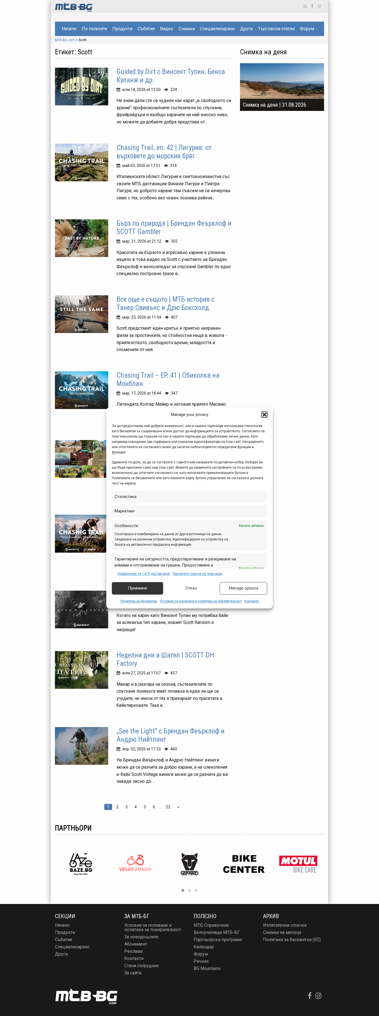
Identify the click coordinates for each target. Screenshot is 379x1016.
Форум (307, 28)
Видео (166, 28)
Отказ (191, 588)
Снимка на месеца (282, 932)
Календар (204, 946)
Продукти (122, 28)
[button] (264, 415)
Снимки (187, 28)
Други (246, 28)
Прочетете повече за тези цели (197, 574)
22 (168, 807)
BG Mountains (207, 968)
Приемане (137, 588)
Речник (201, 961)
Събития (146, 28)
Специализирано (217, 28)
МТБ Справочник (211, 925)
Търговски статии (276, 28)
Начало (69, 28)
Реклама (133, 951)
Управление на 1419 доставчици (143, 574)
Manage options (243, 588)
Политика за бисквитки (138, 601)
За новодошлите (141, 936)
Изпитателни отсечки (285, 925)
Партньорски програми (218, 939)
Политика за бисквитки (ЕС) (292, 939)
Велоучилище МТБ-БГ (217, 932)
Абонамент (135, 944)
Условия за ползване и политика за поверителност (201, 601)
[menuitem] (69, 29)
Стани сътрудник (141, 965)
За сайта (132, 973)
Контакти (251, 601)
